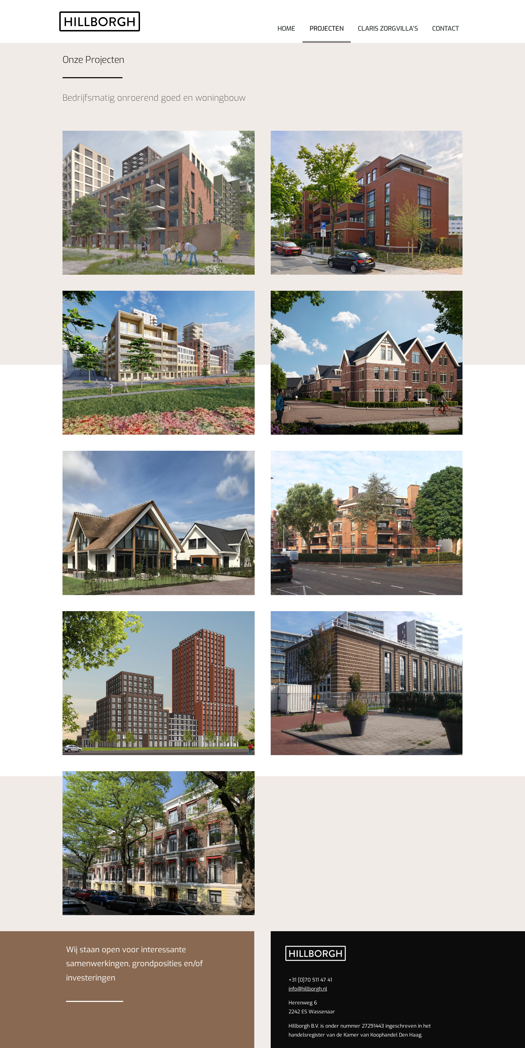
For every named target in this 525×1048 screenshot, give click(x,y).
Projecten (327, 28)
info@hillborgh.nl (308, 988)
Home (286, 28)
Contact (445, 28)
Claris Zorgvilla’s (388, 28)
